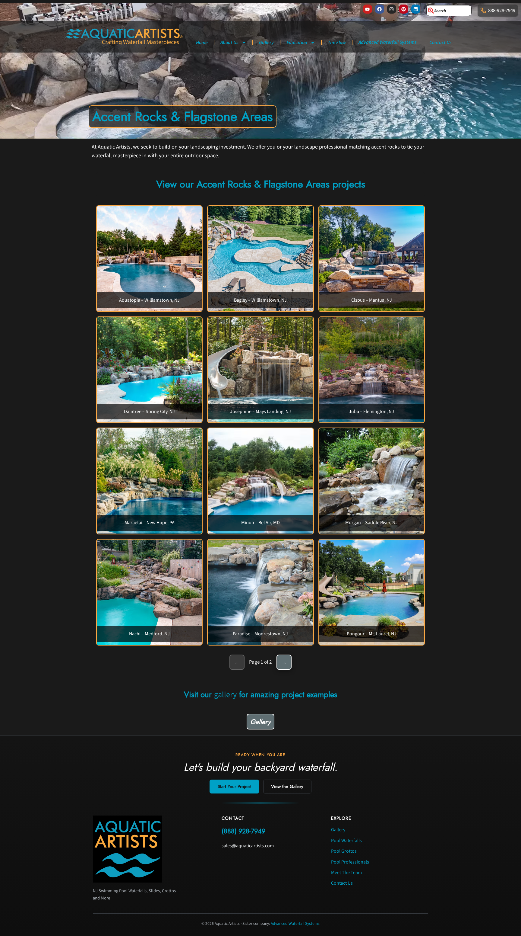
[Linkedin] (415, 9)
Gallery (266, 42)
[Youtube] (367, 9)
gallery (225, 694)
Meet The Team (346, 872)
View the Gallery (287, 786)
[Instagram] (391, 9)
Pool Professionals (350, 862)
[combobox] (449, 10)
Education (296, 42)
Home (202, 42)
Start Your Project (234, 786)
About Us (229, 42)
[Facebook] (379, 9)
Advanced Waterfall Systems (387, 42)
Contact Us (440, 42)
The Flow (337, 42)
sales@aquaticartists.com (248, 845)
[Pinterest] (403, 9)
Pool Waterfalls (346, 840)
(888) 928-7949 (243, 831)
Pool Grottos (344, 851)
